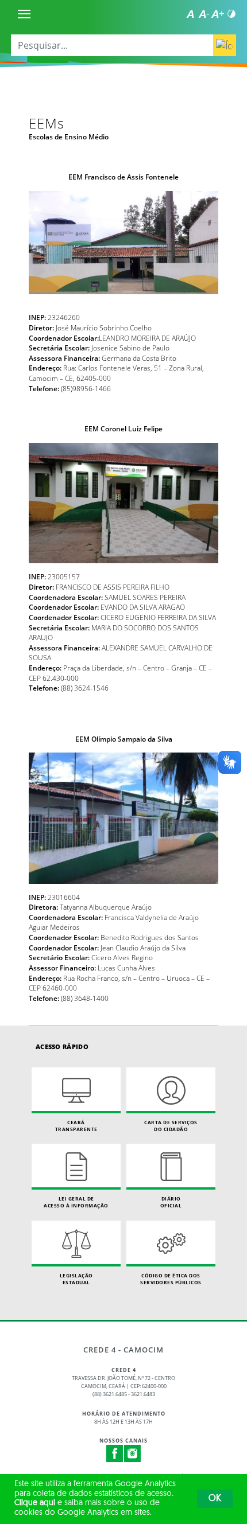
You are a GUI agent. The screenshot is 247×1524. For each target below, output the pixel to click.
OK (215, 1498)
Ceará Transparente (76, 1125)
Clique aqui (34, 1503)
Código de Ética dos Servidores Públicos (171, 1278)
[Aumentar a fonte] (218, 14)
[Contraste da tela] (231, 14)
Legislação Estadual (76, 1278)
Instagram (132, 1453)
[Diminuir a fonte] (204, 14)
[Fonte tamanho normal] (190, 14)
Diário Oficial (171, 1202)
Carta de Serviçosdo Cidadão (171, 1125)
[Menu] (24, 14)
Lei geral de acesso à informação (76, 1202)
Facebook (115, 1453)
